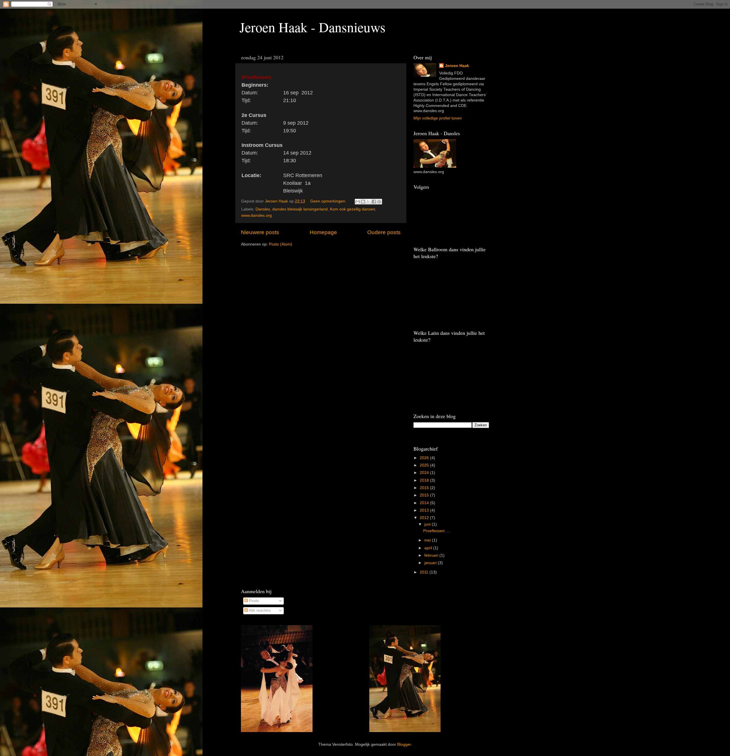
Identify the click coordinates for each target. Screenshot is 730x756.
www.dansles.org (256, 215)
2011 (424, 572)
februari (431, 555)
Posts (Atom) (280, 244)
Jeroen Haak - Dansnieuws (313, 27)
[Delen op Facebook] (374, 201)
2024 (425, 473)
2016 (425, 488)
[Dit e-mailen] (357, 201)
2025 (425, 465)
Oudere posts (384, 232)
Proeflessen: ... (436, 531)
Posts (253, 601)
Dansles (263, 209)
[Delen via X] (368, 201)
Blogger (404, 744)
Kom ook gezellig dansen (352, 209)
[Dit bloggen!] (363, 201)
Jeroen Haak (457, 66)
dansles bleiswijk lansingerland (300, 209)
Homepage (323, 232)
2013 (425, 510)
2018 (425, 480)
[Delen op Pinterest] (379, 201)
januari (431, 563)
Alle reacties (259, 610)
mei (428, 540)
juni (428, 524)
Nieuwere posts (260, 232)
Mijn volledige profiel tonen (437, 118)
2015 (425, 495)
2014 (425, 503)
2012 (425, 518)
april (428, 548)
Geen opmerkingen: (328, 201)
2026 (425, 458)
